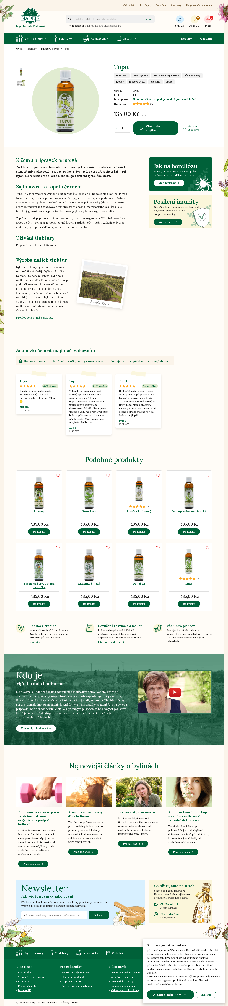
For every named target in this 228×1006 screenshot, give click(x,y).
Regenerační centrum (199, 5)
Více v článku (166, 222)
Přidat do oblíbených (194, 128)
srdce (169, 81)
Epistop (39, 511)
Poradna (161, 5)
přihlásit (139, 361)
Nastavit (206, 994)
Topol (24, 381)
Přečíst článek (31, 863)
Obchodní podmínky (74, 977)
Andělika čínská (89, 583)
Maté (189, 583)
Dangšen (139, 583)
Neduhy (186, 38)
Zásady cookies (69, 1002)
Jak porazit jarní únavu (136, 812)
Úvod (19, 48)
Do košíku (39, 531)
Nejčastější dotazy (122, 981)
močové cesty (137, 81)
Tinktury (65, 38)
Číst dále (175, 502)
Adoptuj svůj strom (122, 977)
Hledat (147, 19)
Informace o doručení (111, 642)
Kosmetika (98, 38)
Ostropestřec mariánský (189, 511)
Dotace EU (24, 990)
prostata (155, 81)
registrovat (162, 361)
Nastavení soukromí (123, 986)
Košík (208, 22)
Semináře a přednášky (31, 977)
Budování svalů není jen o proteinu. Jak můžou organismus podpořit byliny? (38, 818)
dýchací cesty (192, 75)
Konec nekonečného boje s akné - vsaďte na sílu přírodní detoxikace (188, 816)
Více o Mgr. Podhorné (34, 728)
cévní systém (140, 75)
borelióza (121, 75)
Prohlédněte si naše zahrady (34, 317)
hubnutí (99, 25)
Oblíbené (194, 22)
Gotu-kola (89, 511)
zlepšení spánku (112, 25)
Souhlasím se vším (171, 995)
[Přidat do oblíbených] (58, 475)
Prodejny (145, 5)
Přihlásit (180, 26)
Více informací (167, 182)
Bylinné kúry (34, 38)
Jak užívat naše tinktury (76, 972)
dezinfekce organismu (166, 75)
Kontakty (176, 5)
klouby (120, 81)
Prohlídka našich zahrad (126, 972)
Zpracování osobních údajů (78, 986)
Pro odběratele (27, 986)
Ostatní (128, 38)
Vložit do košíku (153, 128)
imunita (89, 25)
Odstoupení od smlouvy (125, 990)
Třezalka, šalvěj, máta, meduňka (39, 585)
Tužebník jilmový (139, 511)
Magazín (206, 38)
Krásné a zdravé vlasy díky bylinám (85, 814)
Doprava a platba (72, 981)
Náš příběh (129, 5)
